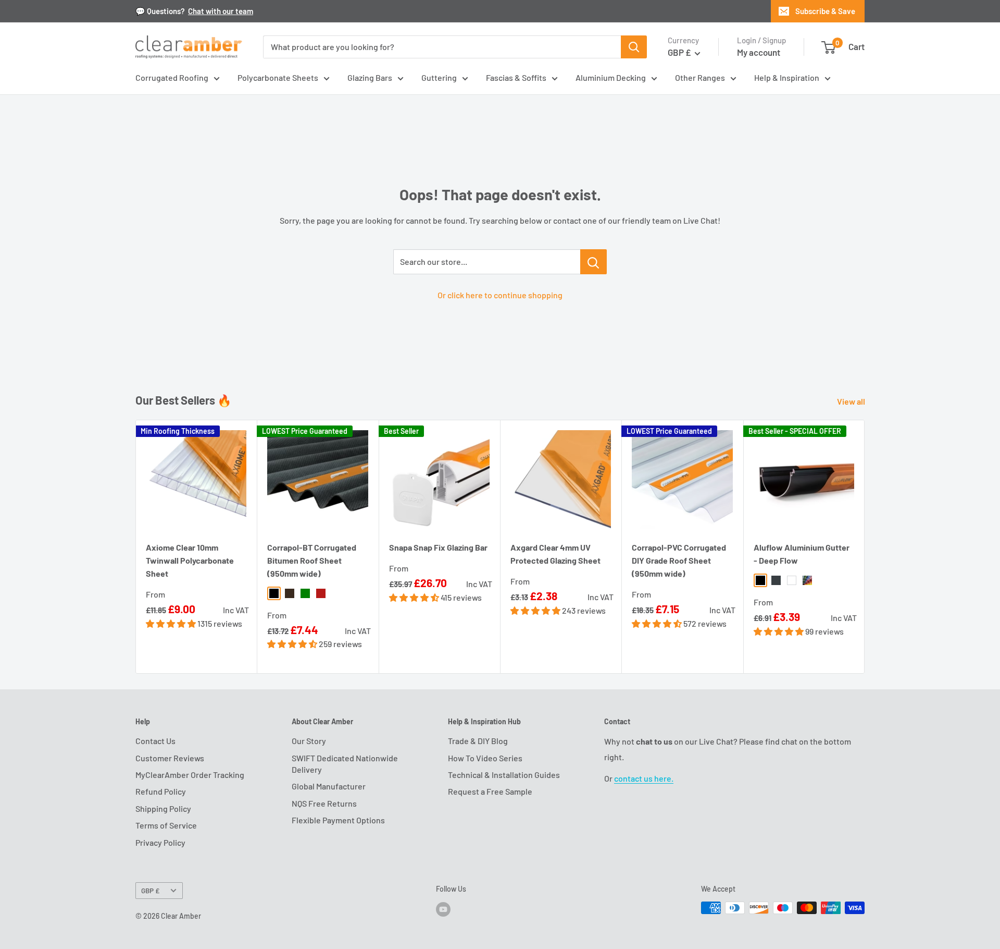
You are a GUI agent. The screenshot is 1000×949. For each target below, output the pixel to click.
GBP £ (150, 890)
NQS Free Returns (324, 803)
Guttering (439, 77)
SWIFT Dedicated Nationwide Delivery (345, 763)
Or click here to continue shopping (500, 295)
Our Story (309, 741)
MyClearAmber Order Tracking (189, 775)
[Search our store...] (593, 261)
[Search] (634, 46)
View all (852, 401)
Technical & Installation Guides (504, 775)
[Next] (865, 547)
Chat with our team (220, 11)
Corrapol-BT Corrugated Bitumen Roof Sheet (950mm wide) (311, 560)
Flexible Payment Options (338, 820)
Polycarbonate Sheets (278, 77)
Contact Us (155, 741)
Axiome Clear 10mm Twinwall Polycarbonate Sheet (190, 560)
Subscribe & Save (825, 11)
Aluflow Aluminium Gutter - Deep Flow (801, 553)
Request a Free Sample (490, 791)
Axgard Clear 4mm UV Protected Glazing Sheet (555, 553)
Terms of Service (166, 825)
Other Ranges (700, 77)
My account (758, 52)
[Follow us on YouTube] (443, 909)
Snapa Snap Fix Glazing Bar (438, 547)
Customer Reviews (169, 758)
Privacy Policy (160, 842)
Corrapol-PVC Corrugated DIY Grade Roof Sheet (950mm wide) (679, 560)
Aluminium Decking (611, 77)
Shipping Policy (163, 808)
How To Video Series (485, 758)
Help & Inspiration (786, 77)
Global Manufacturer (329, 786)
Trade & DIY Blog (478, 741)
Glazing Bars (369, 77)
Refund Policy (160, 791)
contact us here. (643, 778)
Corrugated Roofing (171, 77)
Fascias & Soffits (516, 77)
